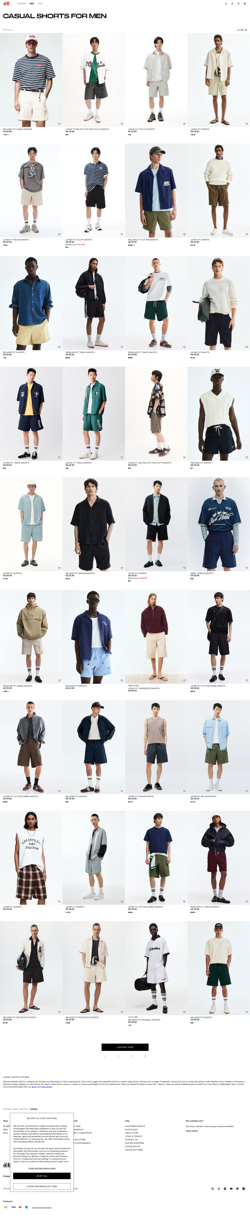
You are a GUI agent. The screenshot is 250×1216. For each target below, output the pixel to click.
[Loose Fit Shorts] (219, 80)
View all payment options (41, 1208)
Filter (240, 30)
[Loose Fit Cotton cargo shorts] (219, 637)
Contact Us (131, 1140)
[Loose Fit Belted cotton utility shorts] (94, 80)
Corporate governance (77, 1143)
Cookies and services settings (41, 1186)
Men (32, 3)
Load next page (125, 1047)
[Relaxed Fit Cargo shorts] (31, 80)
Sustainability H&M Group (78, 1133)
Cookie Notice (132, 1146)
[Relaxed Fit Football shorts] (156, 968)
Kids (40, 3)
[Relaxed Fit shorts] (94, 747)
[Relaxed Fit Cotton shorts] (156, 191)
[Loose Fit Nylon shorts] (31, 191)
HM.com (7, 1109)
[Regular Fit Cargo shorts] (31, 637)
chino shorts (46, 1087)
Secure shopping (134, 1143)
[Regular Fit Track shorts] (94, 303)
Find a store (132, 1133)
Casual (34, 1109)
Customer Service (135, 1126)
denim (34, 1087)
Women (22, 3)
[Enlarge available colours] (67, 134)
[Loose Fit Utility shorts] (156, 80)
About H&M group (73, 1129)
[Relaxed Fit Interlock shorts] (31, 968)
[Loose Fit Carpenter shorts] (156, 637)
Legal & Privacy (133, 1136)
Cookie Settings (134, 1150)
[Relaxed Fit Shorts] (31, 303)
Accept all (42, 1176)
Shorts (24, 1109)
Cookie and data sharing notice (42, 1168)
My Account (131, 1129)
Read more (192, 1131)
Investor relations (75, 1140)
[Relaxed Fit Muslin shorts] (94, 524)
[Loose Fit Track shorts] (31, 414)
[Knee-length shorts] (219, 524)
